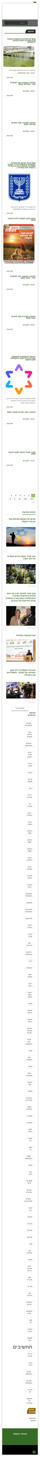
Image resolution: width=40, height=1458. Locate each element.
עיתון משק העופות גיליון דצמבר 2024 (22, 219)
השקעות (29, 903)
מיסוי (30, 1066)
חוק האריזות (29, 944)
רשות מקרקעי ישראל (29, 1268)
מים (28, 73)
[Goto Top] (34, 1452)
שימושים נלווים (29, 1312)
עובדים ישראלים (29, 1191)
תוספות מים (29, 1339)
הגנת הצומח (30, 823)
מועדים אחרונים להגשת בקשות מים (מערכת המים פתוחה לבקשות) (21, 40)
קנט (30, 1244)
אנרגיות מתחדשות (28, 744)
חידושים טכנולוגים (28, 953)
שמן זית (30, 1321)
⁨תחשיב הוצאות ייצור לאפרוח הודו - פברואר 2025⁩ (23, 83)
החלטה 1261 (29, 832)
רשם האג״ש (29, 1279)
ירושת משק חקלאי (30, 995)
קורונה (29, 1230)
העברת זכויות (29, 886)
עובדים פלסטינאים (28, 1200)
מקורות (29, 1116)
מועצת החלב (30, 1020)
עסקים (30, 1217)
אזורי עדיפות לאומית (29, 734)
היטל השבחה (29, 868)
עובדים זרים (29, 1182)
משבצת (29, 1122)
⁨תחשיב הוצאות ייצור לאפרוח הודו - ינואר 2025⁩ (23, 277)
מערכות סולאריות (29, 1099)
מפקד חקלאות (29, 1108)
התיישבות (28, 918)
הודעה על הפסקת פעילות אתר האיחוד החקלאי (22, 520)
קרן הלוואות (29, 1252)
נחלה (30, 1165)
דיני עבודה (29, 805)
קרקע (30, 1259)
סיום (32, 499)
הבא (25, 499)
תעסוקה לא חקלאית (29, 1401)
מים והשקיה (22, 73)
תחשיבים (26, 91)
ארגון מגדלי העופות (29, 754)
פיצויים (29, 1223)
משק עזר (30, 1148)
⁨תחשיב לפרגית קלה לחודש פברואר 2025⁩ (23, 123)
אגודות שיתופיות (28, 724)
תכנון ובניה (30, 1364)
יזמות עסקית (30, 976)
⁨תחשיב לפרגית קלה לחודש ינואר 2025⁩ (23, 317)
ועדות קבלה (30, 935)
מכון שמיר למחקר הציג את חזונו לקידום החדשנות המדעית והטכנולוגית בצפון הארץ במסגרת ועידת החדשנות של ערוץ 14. (21, 597)
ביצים (30, 772)
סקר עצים (30, 1173)
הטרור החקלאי (29, 859)
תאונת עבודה (30, 1330)
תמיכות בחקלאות (29, 1382)
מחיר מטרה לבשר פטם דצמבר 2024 (22, 453)
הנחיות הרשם (29, 877)
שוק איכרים (29, 1294)
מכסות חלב (30, 1083)
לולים (30, 1003)
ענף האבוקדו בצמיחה (26, 635)
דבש (30, 788)
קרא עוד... (9, 77)
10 (19, 499)
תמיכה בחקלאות (29, 1373)
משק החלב (30, 1130)
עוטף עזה (30, 1209)
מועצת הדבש (30, 1012)
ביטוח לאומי (30, 765)
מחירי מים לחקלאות (29, 1042)
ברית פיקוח (30, 780)
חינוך (30, 961)
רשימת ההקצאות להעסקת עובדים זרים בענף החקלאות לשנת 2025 (23, 358)
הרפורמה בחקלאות (29, 895)
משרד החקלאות (28, 1157)
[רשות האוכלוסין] (19, 379)
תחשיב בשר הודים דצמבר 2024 (21, 412)
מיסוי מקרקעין (29, 1074)
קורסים (29, 1237)
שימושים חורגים (29, 1303)
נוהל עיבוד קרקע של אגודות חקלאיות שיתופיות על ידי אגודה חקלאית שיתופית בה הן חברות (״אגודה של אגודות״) (22, 165)
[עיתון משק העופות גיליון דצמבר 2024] (19, 244)
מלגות (30, 1091)
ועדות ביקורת (29, 926)
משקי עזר (30, 1139)
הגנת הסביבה (29, 814)
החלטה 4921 (29, 841)
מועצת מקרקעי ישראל (29, 1030)
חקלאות (29, 968)
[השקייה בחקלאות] (19, 56)
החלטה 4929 (29, 850)
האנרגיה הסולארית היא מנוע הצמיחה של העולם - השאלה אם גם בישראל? (21, 672)
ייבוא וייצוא (30, 985)
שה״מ (30, 1286)
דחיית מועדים (29, 796)
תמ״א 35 (30, 1391)
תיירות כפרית (30, 1355)
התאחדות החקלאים (28, 910)
